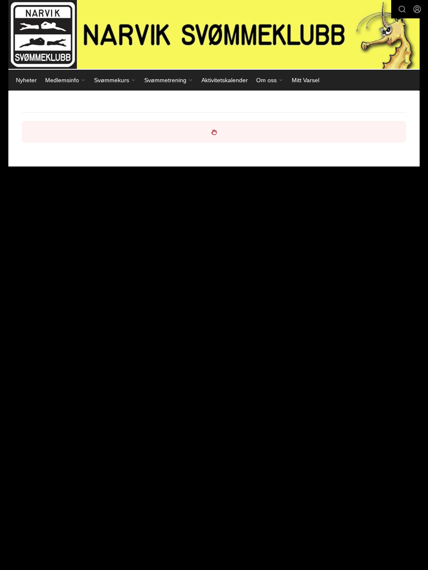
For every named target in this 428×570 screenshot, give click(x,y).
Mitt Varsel (305, 80)
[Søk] (402, 9)
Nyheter (26, 80)
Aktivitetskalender (224, 80)
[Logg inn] (417, 9)
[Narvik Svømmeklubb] (214, 34)
